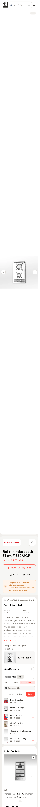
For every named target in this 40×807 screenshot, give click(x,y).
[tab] (6, 682)
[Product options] (33, 757)
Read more (9, 640)
